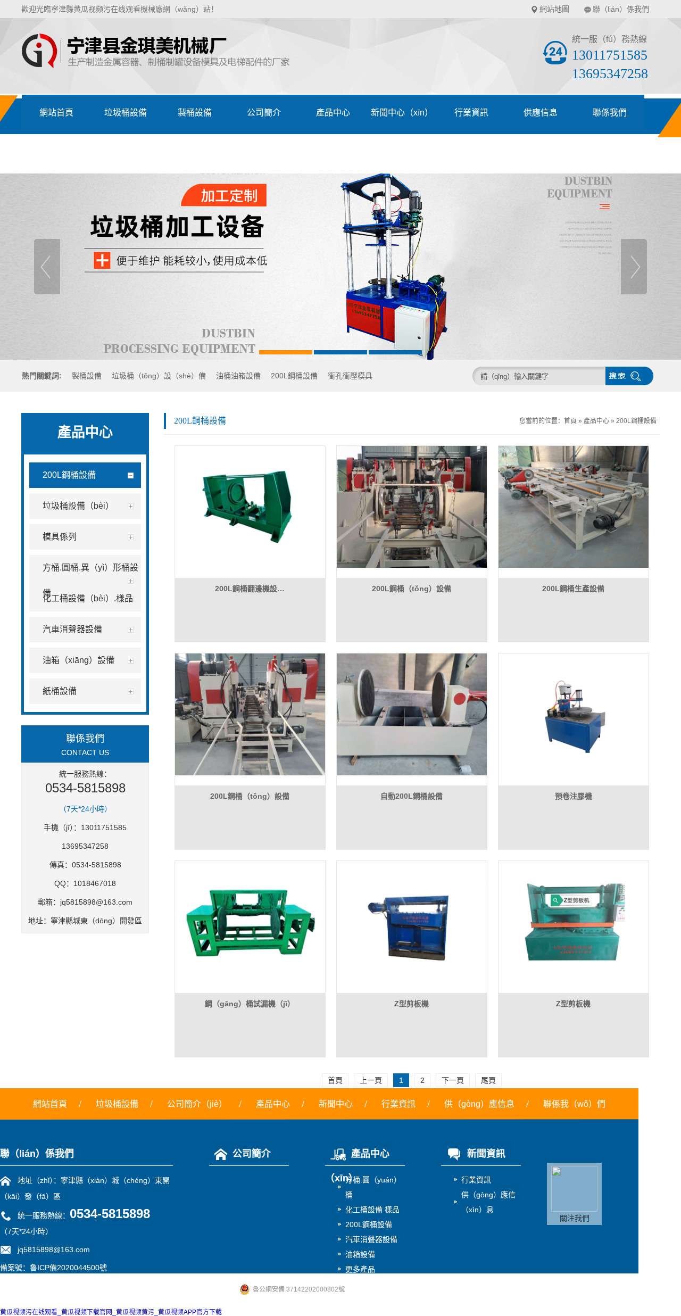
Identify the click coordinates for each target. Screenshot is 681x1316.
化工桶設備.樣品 (372, 1209)
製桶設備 (195, 112)
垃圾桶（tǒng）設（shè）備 (159, 375)
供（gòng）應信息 (479, 1103)
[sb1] (340, 266)
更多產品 (360, 1269)
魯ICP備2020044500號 (68, 1267)
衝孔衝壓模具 (350, 375)
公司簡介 (264, 112)
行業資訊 (471, 112)
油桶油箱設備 (238, 375)
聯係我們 (610, 112)
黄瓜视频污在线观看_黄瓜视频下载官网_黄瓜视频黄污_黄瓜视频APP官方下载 (111, 1312)
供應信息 (541, 112)
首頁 (570, 421)
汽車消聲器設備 (371, 1239)
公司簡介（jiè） (197, 1103)
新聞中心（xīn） (402, 112)
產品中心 (333, 112)
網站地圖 (554, 9)
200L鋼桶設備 (294, 375)
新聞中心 (336, 1103)
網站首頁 (56, 112)
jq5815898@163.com (96, 902)
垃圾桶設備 (125, 112)
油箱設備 (360, 1254)
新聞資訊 (486, 1153)
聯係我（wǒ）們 (574, 1103)
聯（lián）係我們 (621, 9)
